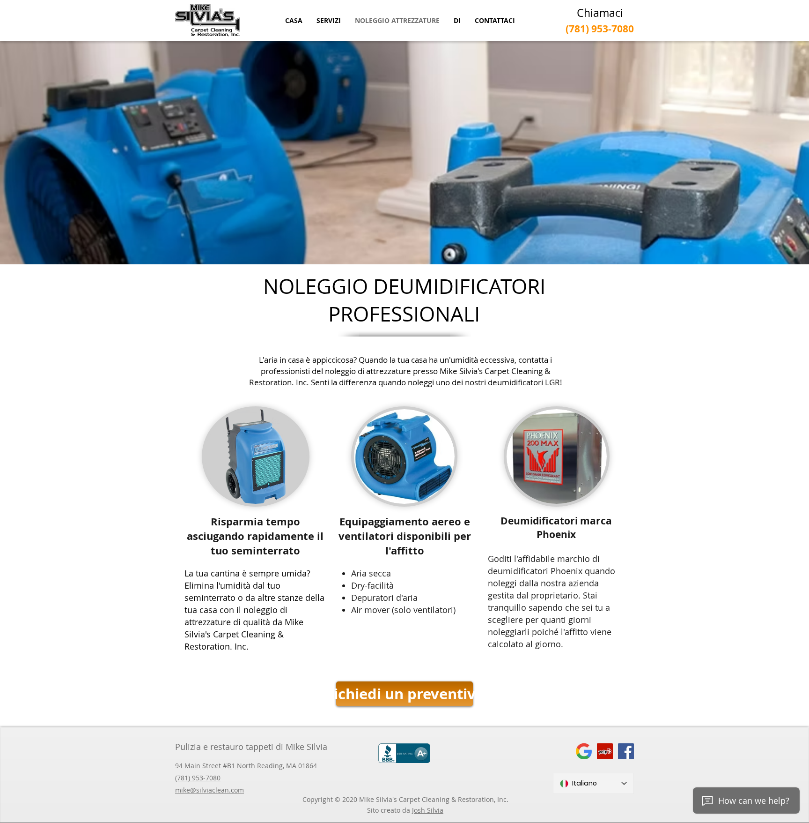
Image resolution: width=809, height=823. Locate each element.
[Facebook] (626, 751)
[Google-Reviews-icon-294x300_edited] (584, 751)
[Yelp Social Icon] (605, 751)
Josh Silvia (427, 810)
